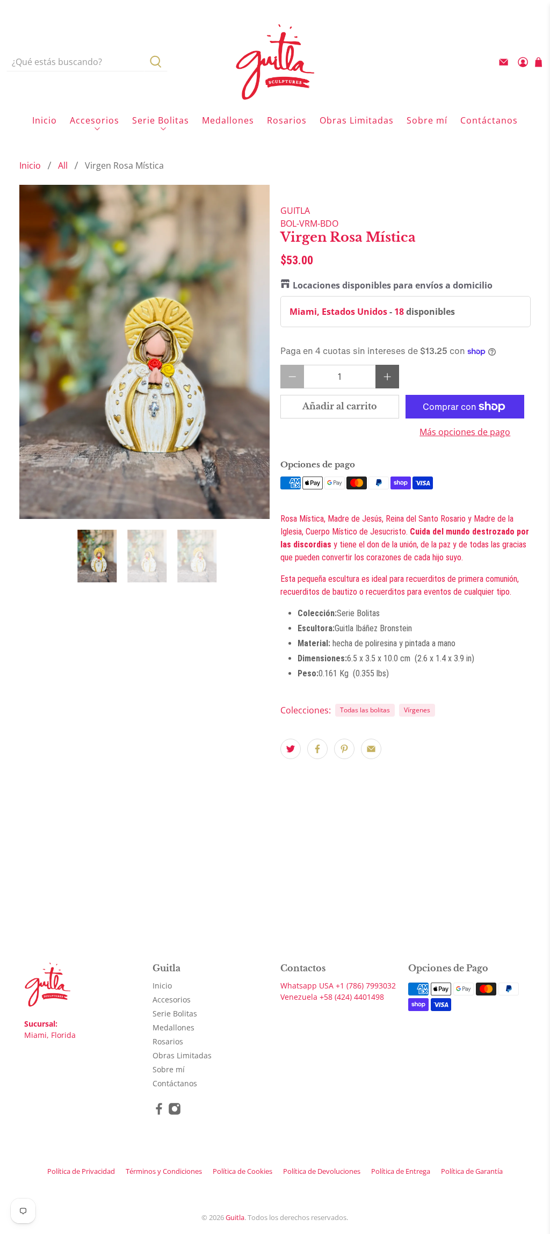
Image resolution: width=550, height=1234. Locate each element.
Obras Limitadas (357, 120)
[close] (530, 8)
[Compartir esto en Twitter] (290, 749)
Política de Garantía (472, 1171)
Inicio (44, 120)
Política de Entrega (400, 1171)
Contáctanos (489, 120)
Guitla (235, 1217)
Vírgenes (417, 710)
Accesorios (94, 120)
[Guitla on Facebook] (159, 1112)
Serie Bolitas (160, 120)
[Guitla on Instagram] (174, 1112)
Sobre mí (427, 120)
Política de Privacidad (81, 1171)
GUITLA (295, 211)
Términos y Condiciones (164, 1171)
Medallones (228, 120)
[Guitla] (275, 62)
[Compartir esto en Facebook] (317, 749)
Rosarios (287, 120)
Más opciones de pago (464, 432)
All (63, 165)
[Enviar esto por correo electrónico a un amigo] (371, 749)
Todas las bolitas (365, 710)
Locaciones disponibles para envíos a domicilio (393, 285)
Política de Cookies (242, 1171)
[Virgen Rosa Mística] (144, 352)
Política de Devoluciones (321, 1171)
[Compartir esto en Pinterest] (344, 749)
